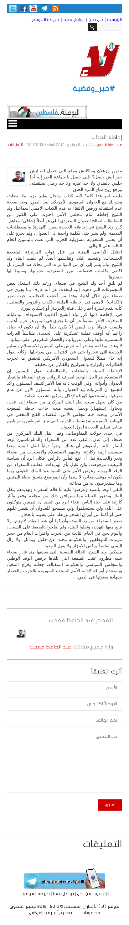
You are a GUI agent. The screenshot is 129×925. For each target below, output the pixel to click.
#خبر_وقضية (94, 88)
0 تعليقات (15, 145)
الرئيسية (114, 19)
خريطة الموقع (45, 19)
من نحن (96, 19)
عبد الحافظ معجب (108, 145)
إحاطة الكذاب (106, 137)
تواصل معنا (74, 19)
